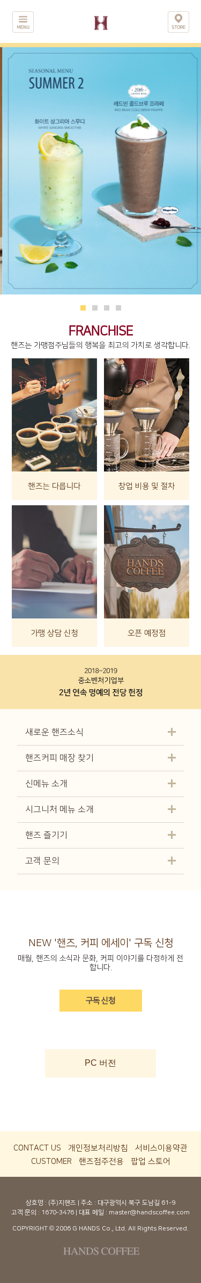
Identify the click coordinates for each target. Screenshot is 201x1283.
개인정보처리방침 (98, 1148)
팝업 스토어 (150, 1161)
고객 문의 (42, 861)
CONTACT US (37, 1148)
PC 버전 (100, 1062)
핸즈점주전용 (101, 1161)
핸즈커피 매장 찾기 (59, 758)
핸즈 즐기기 (46, 835)
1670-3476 (57, 1212)
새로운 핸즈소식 (54, 732)
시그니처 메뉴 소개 (59, 809)
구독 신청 (100, 1000)
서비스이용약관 (161, 1148)
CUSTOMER (51, 1161)
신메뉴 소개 (46, 783)
